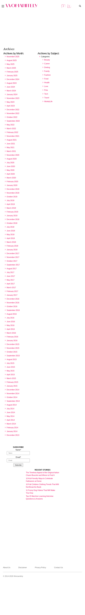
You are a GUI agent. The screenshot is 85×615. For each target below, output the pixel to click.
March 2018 (11, 242)
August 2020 (12, 159)
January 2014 (12, 431)
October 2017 (12, 261)
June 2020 (11, 166)
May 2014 (10, 416)
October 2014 (12, 397)
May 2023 (10, 102)
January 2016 (12, 340)
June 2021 (11, 144)
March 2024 (11, 91)
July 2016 (10, 318)
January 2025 (12, 75)
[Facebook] (63, 6)
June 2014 (11, 412)
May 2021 (10, 147)
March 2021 (11, 151)
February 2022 (12, 132)
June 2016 (11, 322)
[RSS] (75, 6)
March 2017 (11, 287)
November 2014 (13, 393)
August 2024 (12, 83)
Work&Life (48, 101)
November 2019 (13, 193)
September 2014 (13, 401)
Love (46, 86)
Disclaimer (22, 567)
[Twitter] (69, 6)
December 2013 (13, 435)
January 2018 (12, 250)
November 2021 (13, 136)
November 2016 (13, 303)
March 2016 (11, 333)
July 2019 (10, 200)
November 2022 (13, 113)
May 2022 (10, 125)
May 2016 (10, 325)
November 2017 (13, 257)
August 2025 (12, 60)
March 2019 (11, 208)
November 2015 (13, 348)
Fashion (47, 75)
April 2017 (11, 284)
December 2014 (13, 390)
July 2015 (10, 363)
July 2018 (10, 227)
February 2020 (12, 181)
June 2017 (11, 276)
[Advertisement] (42, 26)
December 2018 (13, 219)
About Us (6, 567)
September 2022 (13, 121)
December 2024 (13, 79)
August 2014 (12, 405)
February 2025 (12, 72)
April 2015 (11, 375)
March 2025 (11, 68)
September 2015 (13, 356)
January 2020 (12, 185)
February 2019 (12, 212)
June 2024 (11, 87)
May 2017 (10, 280)
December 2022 (13, 110)
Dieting (47, 67)
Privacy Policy (40, 567)
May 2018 (10, 234)
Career (47, 64)
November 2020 (13, 155)
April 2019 (11, 204)
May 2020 (10, 170)
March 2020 (11, 178)
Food (46, 79)
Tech (46, 94)
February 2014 (12, 428)
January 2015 (12, 386)
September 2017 (13, 265)
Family (47, 71)
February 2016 (12, 337)
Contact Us (58, 567)
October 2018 (12, 223)
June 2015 (11, 367)
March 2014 (11, 424)
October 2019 (12, 197)
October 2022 (12, 117)
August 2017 (12, 269)
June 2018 (11, 231)
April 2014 (11, 420)
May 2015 (10, 371)
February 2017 (12, 291)
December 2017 (13, 253)
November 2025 (13, 57)
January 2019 (12, 216)
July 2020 (10, 163)
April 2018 (11, 238)
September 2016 (13, 310)
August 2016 (12, 314)
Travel (46, 98)
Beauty (47, 60)
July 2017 (10, 272)
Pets (46, 90)
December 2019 (13, 189)
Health (46, 82)
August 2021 (12, 140)
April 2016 (11, 329)
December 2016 (13, 299)
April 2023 (11, 106)
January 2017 (12, 295)
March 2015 (11, 378)
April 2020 (11, 174)
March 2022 (11, 128)
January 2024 (12, 94)
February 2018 (12, 246)
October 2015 (12, 352)
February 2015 (12, 382)
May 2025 (10, 64)
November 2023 (13, 98)
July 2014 (10, 409)
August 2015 (12, 359)
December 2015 (13, 344)
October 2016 (12, 306)
